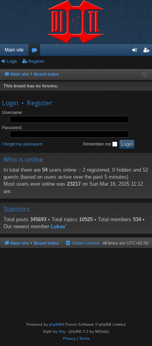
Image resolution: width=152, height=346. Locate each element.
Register (36, 61)
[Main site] (76, 22)
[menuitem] (82, 243)
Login (12, 61)
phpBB (55, 324)
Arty (61, 331)
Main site (14, 50)
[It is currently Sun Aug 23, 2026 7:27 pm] (144, 74)
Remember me (97, 144)
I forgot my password (22, 144)
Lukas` (59, 226)
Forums (36, 51)
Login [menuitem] (136, 51)
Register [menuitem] (147, 51)
